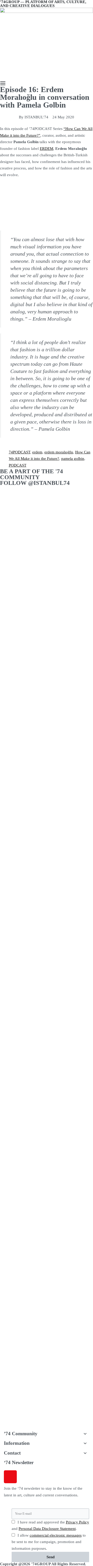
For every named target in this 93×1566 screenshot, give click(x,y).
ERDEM (46, 148)
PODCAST (17, 465)
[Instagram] (10, 1476)
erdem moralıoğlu (58, 452)
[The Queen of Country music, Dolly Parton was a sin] (23, 1339)
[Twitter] (38, 1476)
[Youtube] (52, 1476)
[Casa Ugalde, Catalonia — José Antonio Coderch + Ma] (70, 1053)
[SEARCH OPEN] (2, 78)
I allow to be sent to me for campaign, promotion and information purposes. (49, 1542)
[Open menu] (3, 83)
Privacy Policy (77, 1522)
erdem (37, 452)
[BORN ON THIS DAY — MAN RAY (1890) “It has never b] (23, 658)
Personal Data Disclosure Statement (47, 1529)
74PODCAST (19, 452)
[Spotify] (66, 1476)
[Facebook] (24, 1476)
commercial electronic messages (56, 1535)
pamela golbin (72, 458)
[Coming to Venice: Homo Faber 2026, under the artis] (70, 675)
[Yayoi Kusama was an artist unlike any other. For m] (23, 941)
